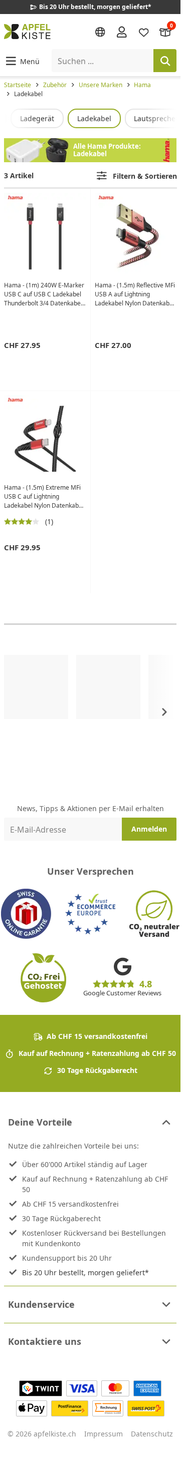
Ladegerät (37, 118)
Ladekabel (94, 118)
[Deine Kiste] (165, 31)
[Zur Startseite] (27, 31)
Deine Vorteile (40, 1122)
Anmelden (149, 829)
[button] (22, 61)
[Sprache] (100, 32)
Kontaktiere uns (44, 1341)
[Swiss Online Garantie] (26, 914)
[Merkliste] (144, 31)
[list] (90, 118)
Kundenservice (41, 1304)
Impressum (103, 1433)
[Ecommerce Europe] (90, 914)
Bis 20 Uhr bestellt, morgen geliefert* (85, 1272)
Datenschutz (152, 1433)
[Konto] (122, 31)
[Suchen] (164, 60)
